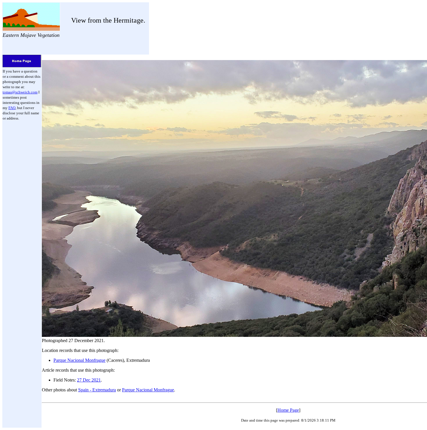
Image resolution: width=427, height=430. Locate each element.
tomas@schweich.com (20, 92)
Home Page (288, 410)
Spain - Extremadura (97, 389)
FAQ (11, 108)
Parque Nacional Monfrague (79, 360)
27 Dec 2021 (89, 379)
